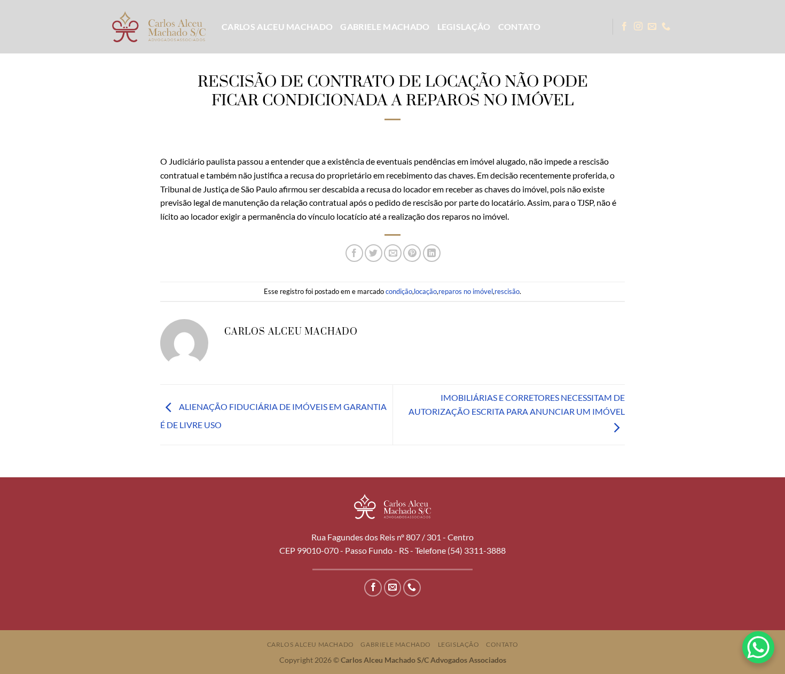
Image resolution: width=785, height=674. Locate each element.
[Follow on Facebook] (624, 27)
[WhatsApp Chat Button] (758, 647)
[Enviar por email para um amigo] (393, 253)
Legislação (464, 26)
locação (425, 291)
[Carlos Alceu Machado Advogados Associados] (159, 26)
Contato (519, 26)
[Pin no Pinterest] (412, 253)
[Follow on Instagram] (638, 27)
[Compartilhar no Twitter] (373, 253)
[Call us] (666, 27)
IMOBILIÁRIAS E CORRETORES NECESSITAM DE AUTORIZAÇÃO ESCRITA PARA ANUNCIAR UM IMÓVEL (517, 404)
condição (399, 291)
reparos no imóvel (465, 291)
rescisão (507, 291)
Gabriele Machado (384, 26)
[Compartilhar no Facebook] (354, 253)
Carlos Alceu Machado (277, 26)
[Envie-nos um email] (652, 27)
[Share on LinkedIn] (432, 253)
